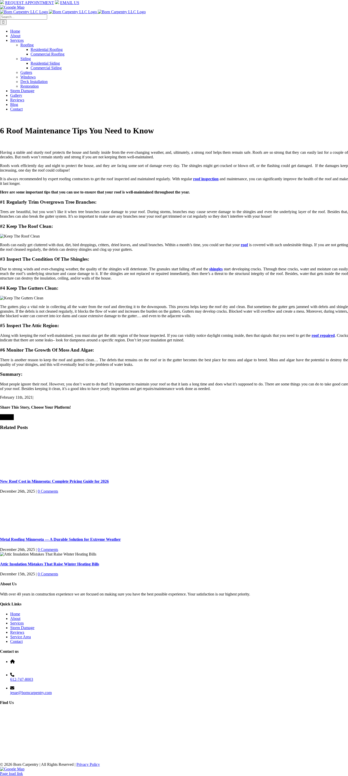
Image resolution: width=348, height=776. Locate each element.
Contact (16, 641)
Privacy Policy (88, 764)
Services (17, 623)
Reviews (17, 632)
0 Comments (48, 491)
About (15, 618)
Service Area (20, 637)
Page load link (11, 773)
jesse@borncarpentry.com (31, 692)
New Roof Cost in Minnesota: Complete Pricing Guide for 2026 (54, 481)
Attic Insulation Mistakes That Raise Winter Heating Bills (49, 564)
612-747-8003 (21, 679)
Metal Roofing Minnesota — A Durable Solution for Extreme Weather (60, 539)
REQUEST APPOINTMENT (29, 3)
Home (15, 614)
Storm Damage (22, 628)
